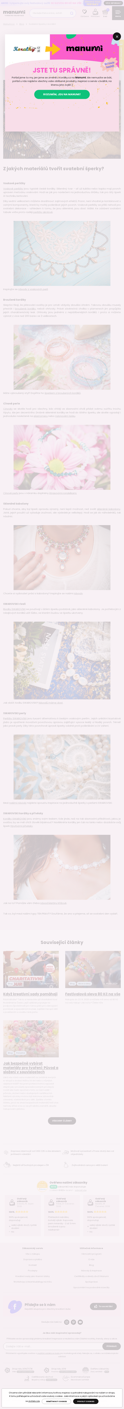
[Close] (117, 36)
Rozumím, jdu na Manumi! (62, 94)
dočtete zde (34, 1401)
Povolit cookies (85, 1401)
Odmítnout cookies (56, 1401)
